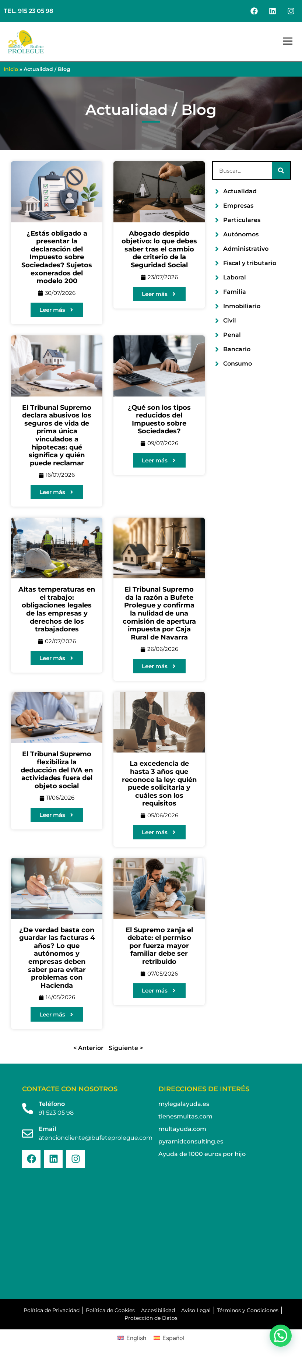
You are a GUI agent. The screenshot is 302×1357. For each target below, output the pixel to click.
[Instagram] (291, 11)
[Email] (27, 1133)
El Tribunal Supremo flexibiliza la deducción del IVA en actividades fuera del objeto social (57, 770)
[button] (288, 42)
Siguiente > (126, 1047)
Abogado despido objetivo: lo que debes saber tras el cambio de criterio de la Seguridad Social (159, 249)
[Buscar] (281, 170)
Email (47, 1128)
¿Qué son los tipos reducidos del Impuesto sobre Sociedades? (159, 419)
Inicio (11, 69)
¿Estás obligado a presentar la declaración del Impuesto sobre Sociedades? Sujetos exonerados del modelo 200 (56, 257)
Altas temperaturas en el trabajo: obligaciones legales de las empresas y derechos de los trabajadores (56, 609)
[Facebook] (254, 11)
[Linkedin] (272, 11)
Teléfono (52, 1103)
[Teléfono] (27, 1108)
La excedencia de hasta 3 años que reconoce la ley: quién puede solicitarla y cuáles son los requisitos (159, 783)
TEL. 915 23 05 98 (28, 10)
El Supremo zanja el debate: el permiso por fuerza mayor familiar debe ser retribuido (159, 946)
